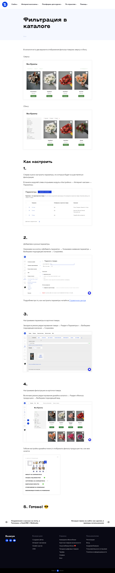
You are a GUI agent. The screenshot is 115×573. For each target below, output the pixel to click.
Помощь (83, 4)
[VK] (10, 540)
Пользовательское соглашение (96, 549)
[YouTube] (14, 540)
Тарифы (62, 552)
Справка (62, 555)
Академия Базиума (92, 546)
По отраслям (70, 4)
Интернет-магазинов (39, 543)
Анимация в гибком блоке (67, 539)
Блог (25, 36)
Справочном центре (77, 300)
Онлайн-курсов (37, 546)
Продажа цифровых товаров (68, 549)
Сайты (14, 4)
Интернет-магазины (29, 4)
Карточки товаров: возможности (70, 543)
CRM (34, 549)
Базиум (10, 536)
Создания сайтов (37, 539)
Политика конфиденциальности (96, 552)
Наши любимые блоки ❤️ (67, 546)
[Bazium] (5, 4)
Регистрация (90, 539)
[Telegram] (6, 540)
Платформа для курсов (51, 4)
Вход (88, 543)
